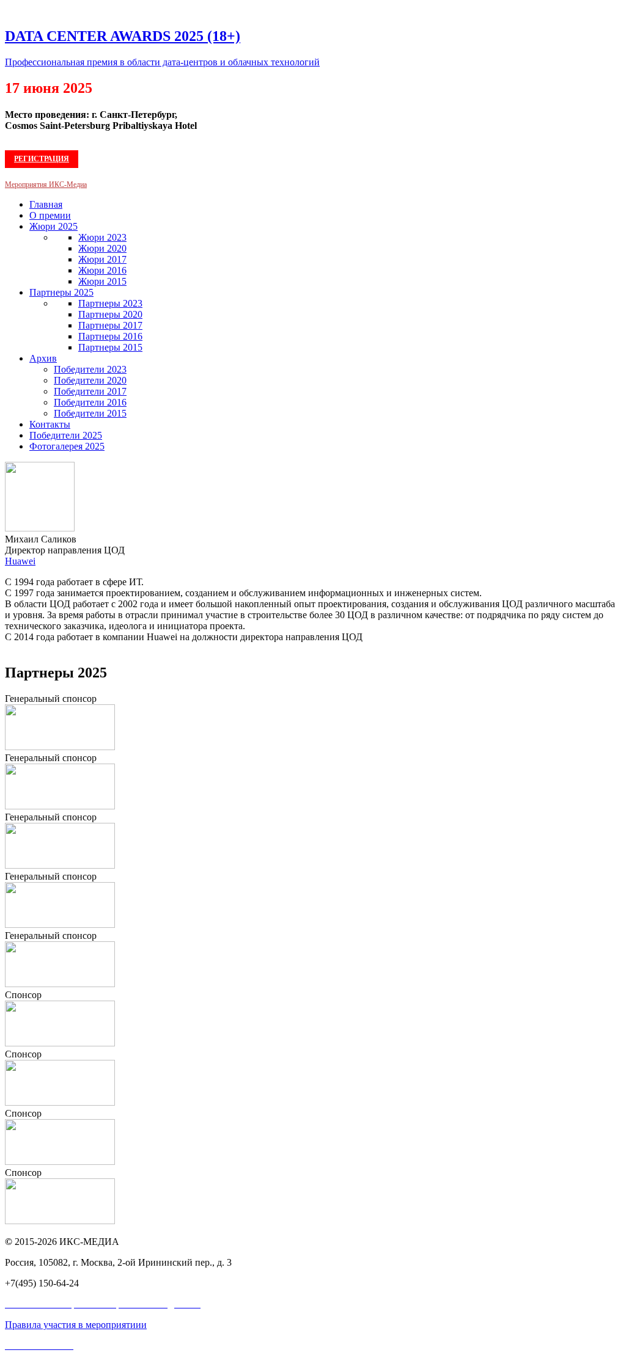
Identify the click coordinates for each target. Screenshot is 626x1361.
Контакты (49, 424)
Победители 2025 (65, 435)
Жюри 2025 (53, 226)
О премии (50, 215)
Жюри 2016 (102, 270)
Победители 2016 (90, 402)
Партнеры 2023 (110, 303)
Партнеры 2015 (110, 347)
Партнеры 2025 (61, 292)
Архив (43, 358)
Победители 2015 (90, 413)
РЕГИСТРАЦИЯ (41, 159)
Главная (45, 204)
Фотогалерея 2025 (67, 446)
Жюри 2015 (102, 281)
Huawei (20, 561)
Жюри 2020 (102, 248)
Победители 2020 (90, 380)
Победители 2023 (90, 369)
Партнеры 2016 (110, 336)
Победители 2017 (90, 391)
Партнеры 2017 (110, 325)
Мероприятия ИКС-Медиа (46, 184)
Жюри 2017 (102, 259)
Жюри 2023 (102, 237)
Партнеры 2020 (110, 314)
